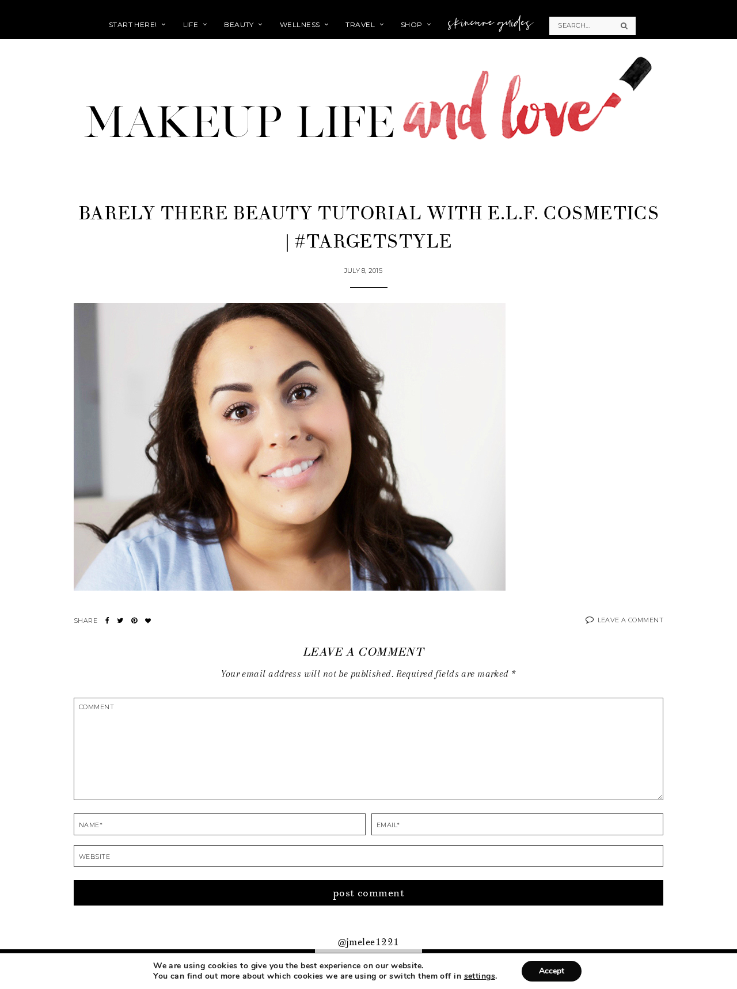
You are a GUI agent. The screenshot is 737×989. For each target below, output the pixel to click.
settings (479, 976)
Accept (551, 970)
